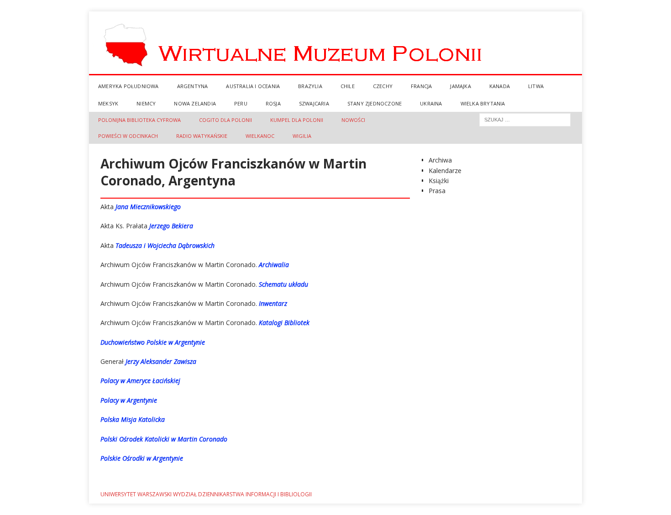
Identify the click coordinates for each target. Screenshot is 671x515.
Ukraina (431, 103)
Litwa (536, 86)
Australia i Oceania (253, 86)
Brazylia (310, 86)
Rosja (273, 103)
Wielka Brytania (483, 103)
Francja (421, 86)
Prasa (437, 190)
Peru (240, 103)
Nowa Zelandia (195, 103)
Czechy (383, 86)
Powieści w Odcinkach (128, 135)
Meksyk (108, 103)
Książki (439, 180)
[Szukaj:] (525, 119)
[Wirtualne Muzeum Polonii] (335, 72)
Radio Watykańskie (201, 135)
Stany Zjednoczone (374, 103)
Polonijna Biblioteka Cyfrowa (139, 119)
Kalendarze (445, 170)
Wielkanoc (260, 135)
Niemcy (146, 103)
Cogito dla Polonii (225, 119)
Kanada (499, 86)
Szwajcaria (314, 103)
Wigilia (302, 135)
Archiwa (440, 160)
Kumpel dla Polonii (296, 119)
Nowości (353, 119)
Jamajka (460, 86)
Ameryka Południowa (128, 86)
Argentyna (192, 86)
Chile (348, 86)
